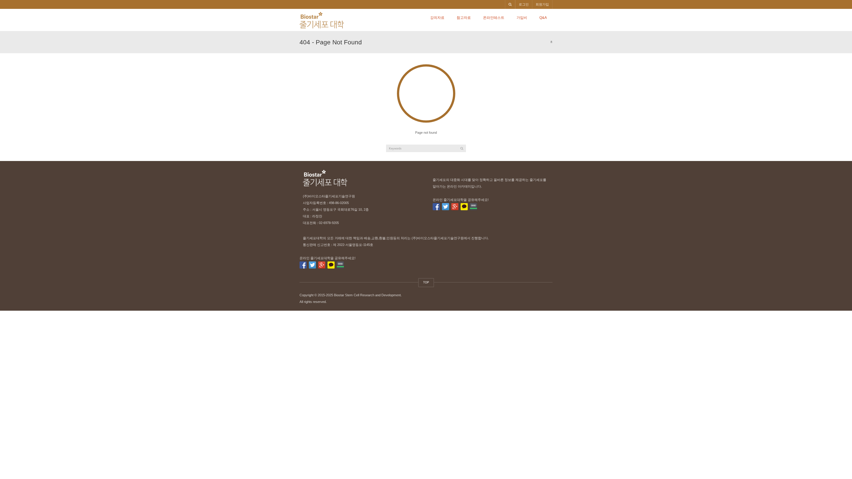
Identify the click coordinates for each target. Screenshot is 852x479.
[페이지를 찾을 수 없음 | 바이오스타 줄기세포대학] (322, 20)
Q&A (543, 18)
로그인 (524, 4)
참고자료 (464, 18)
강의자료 (437, 18)
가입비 (522, 18)
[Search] (462, 148)
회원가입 (542, 4)
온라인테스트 (493, 18)
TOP (426, 282)
